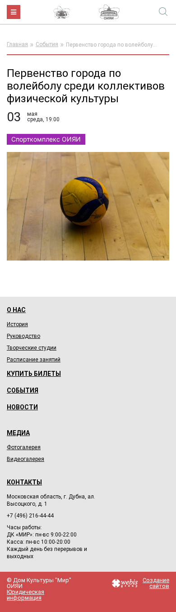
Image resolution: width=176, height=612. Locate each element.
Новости (22, 407)
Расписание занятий (33, 359)
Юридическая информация (25, 595)
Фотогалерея (24, 447)
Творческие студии (31, 348)
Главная (17, 44)
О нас (16, 309)
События (47, 44)
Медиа (18, 432)
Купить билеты (34, 373)
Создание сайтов (156, 583)
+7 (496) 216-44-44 (30, 515)
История (17, 324)
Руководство (23, 336)
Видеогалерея (25, 459)
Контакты (24, 482)
